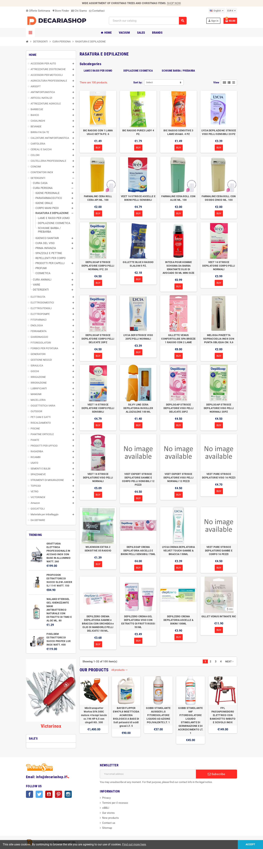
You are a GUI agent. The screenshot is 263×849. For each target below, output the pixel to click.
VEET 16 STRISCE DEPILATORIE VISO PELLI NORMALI (98, 478)
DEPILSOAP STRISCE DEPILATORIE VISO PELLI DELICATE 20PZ (178, 408)
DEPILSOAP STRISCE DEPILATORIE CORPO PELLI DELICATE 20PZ (98, 339)
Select (149, 82)
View (216, 82)
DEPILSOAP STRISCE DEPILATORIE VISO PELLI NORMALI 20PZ (219, 408)
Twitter (39, 794)
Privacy (106, 797)
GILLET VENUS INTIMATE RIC (218, 616)
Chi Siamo (80, 10)
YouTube (48, 794)
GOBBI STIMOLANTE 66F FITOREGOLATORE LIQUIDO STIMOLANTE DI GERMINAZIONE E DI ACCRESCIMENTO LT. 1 (190, 720)
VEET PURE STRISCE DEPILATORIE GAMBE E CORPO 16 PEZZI (218, 551)
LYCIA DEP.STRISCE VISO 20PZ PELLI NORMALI (138, 337)
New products (110, 817)
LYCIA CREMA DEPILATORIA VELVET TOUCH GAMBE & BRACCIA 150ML (178, 551)
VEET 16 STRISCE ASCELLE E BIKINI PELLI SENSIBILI (138, 198)
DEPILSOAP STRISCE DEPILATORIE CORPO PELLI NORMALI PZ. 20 (98, 266)
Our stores (108, 812)
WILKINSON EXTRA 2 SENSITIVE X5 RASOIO (98, 549)
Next (229, 661)
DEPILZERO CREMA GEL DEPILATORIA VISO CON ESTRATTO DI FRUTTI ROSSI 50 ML (138, 622)
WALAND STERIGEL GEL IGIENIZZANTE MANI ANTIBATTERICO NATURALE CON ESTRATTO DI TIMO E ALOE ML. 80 (59, 610)
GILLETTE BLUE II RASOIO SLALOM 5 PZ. (138, 264)
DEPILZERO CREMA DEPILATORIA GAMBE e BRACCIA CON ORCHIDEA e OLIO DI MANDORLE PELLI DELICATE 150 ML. (98, 623)
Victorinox (51, 726)
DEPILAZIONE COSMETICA (138, 70)
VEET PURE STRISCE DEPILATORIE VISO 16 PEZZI (218, 476)
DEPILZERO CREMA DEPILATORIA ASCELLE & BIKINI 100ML (178, 620)
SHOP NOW (174, 3)
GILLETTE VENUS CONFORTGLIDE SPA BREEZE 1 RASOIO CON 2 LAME (178, 339)
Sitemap (107, 827)
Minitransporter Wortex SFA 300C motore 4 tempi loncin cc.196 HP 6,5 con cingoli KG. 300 (94, 715)
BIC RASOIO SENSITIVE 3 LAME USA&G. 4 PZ (178, 132)
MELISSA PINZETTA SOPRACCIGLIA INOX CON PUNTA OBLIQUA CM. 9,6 (218, 339)
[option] (94, 710)
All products (119, 669)
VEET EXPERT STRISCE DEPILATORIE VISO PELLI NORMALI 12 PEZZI (178, 478)
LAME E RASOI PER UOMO (98, 70)
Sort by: (137, 82)
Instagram (68, 794)
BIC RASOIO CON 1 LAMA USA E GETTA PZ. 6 (98, 132)
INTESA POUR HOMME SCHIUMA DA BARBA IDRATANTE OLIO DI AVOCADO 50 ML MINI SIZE (178, 267)
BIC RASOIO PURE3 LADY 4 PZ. (138, 132)
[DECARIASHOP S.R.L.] (57, 20)
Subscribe (218, 774)
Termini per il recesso (115, 802)
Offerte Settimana (38, 10)
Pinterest (58, 794)
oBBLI (105, 807)
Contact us (108, 822)
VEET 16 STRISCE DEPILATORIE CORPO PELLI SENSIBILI (98, 408)
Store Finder (60, 10)
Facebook (29, 794)
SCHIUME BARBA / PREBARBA (178, 70)
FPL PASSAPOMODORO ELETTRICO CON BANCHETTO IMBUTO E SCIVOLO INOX (222, 715)
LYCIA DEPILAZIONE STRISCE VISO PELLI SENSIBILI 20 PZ (218, 132)
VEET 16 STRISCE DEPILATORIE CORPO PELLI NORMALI (218, 266)
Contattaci (98, 10)
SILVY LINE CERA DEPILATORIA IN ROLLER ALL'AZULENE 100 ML (138, 408)
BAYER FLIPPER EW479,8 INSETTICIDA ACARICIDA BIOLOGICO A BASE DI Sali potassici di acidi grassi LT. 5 (126, 717)
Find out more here (134, 844)
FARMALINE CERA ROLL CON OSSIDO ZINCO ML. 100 (219, 198)
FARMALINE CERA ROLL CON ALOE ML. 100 (178, 198)
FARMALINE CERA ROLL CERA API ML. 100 (98, 198)
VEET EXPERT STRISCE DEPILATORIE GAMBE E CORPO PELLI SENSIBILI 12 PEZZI (138, 479)
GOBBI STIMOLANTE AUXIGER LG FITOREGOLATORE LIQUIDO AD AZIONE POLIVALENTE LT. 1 (158, 715)
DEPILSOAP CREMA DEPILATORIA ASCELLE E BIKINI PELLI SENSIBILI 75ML (138, 551)
